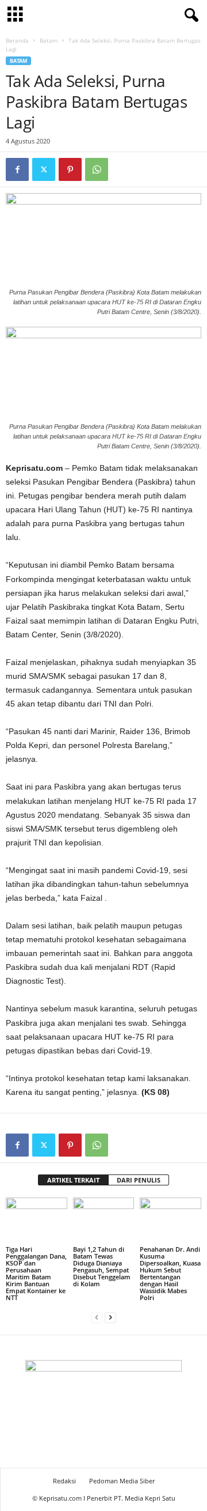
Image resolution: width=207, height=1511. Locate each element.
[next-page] (110, 1317)
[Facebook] (17, 169)
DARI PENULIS (138, 1180)
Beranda (17, 40)
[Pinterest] (70, 169)
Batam (48, 40)
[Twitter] (43, 169)
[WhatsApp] (96, 169)
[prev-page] (96, 1317)
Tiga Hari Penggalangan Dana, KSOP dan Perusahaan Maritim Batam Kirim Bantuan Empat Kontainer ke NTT (36, 1273)
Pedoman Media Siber (122, 1480)
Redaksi (64, 1480)
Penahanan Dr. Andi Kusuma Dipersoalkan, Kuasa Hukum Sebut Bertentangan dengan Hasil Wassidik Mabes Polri (170, 1273)
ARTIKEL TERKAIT (73, 1180)
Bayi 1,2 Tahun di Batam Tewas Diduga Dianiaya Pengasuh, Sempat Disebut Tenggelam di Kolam (102, 1266)
